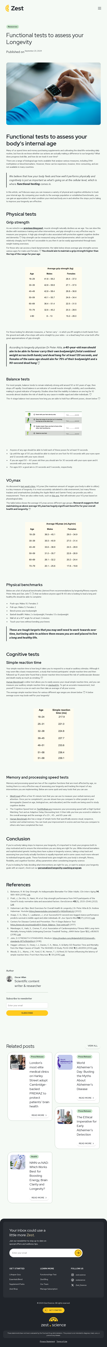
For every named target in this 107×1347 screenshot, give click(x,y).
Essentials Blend (15, 1279)
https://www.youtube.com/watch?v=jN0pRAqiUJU (51, 911)
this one (55, 495)
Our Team (44, 1284)
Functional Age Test (48, 1274)
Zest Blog (44, 1279)
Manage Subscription (49, 1289)
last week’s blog (28, 486)
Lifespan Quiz (15, 1274)
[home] (14, 8)
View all (93, 1045)
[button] (99, 8)
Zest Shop (13, 1289)
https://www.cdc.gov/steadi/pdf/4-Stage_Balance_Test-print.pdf (39, 924)
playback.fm (53, 685)
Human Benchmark (14, 682)
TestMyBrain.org (44, 809)
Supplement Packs (16, 1284)
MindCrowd (15, 796)
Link (28, 894)
